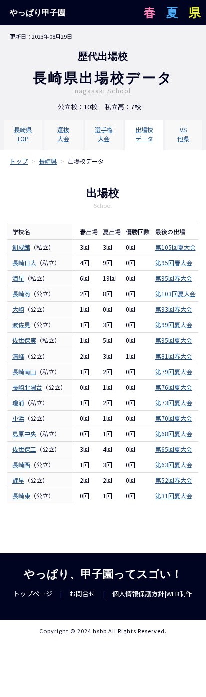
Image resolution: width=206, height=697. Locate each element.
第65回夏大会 (174, 449)
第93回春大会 (174, 309)
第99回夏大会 (174, 324)
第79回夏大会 (174, 371)
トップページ (33, 593)
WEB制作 (179, 593)
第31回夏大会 (174, 495)
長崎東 (21, 495)
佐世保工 (24, 449)
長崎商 (21, 293)
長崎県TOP (23, 134)
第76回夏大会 (174, 387)
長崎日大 (24, 262)
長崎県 (48, 161)
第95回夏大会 (174, 340)
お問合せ (83, 593)
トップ (19, 161)
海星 (18, 278)
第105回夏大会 (176, 247)
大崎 (18, 309)
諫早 (18, 480)
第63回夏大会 (174, 464)
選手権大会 (104, 134)
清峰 (18, 356)
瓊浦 (18, 402)
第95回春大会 (174, 262)
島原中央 (24, 433)
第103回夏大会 (176, 293)
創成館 (21, 247)
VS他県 (184, 134)
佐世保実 (24, 340)
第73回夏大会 (174, 402)
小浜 (18, 418)
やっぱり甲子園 (38, 12)
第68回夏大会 (174, 433)
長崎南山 (24, 371)
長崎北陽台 (27, 387)
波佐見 (21, 324)
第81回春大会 (174, 356)
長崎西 (21, 464)
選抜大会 (64, 134)
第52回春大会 (174, 480)
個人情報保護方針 (138, 593)
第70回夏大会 (174, 418)
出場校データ (145, 134)
